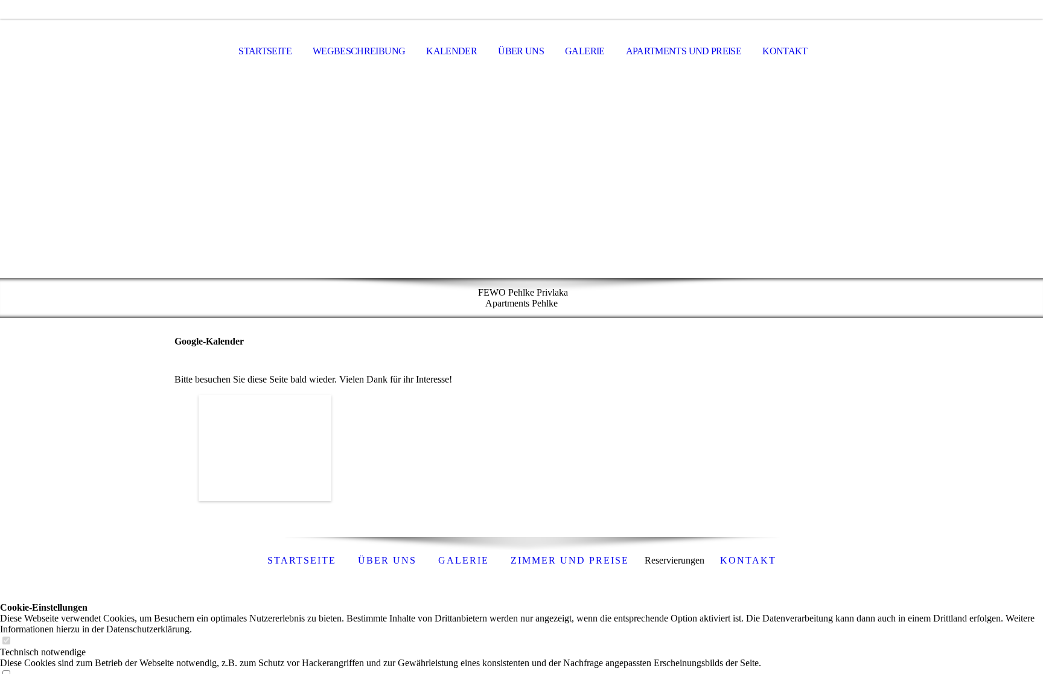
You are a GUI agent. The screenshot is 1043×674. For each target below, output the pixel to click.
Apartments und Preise (684, 51)
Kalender (451, 51)
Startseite (265, 51)
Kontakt (785, 51)
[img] (521, 181)
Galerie (585, 51)
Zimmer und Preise (570, 560)
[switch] (6, 641)
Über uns (521, 51)
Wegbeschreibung (359, 51)
